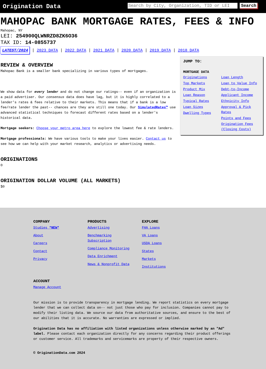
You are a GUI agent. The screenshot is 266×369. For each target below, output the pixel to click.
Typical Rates (196, 101)
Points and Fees (236, 118)
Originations (195, 77)
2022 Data (75, 50)
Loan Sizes (193, 107)
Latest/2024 (15, 50)
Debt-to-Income (235, 89)
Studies (46, 228)
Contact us (156, 139)
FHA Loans (151, 228)
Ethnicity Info (235, 101)
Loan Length (232, 77)
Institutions (154, 267)
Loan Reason (194, 95)
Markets (149, 259)
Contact (40, 251)
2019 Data (160, 50)
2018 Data (188, 50)
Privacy (40, 259)
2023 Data (47, 50)
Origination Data (32, 6)
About (38, 235)
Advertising (98, 228)
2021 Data (103, 50)
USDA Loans (152, 243)
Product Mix (194, 89)
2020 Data (132, 50)
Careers (40, 243)
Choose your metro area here (63, 128)
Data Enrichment (102, 256)
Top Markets (194, 83)
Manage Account (47, 287)
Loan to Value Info (239, 83)
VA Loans (150, 235)
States (148, 251)
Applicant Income (237, 95)
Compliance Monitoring (108, 249)
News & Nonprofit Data (108, 264)
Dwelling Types (197, 113)
